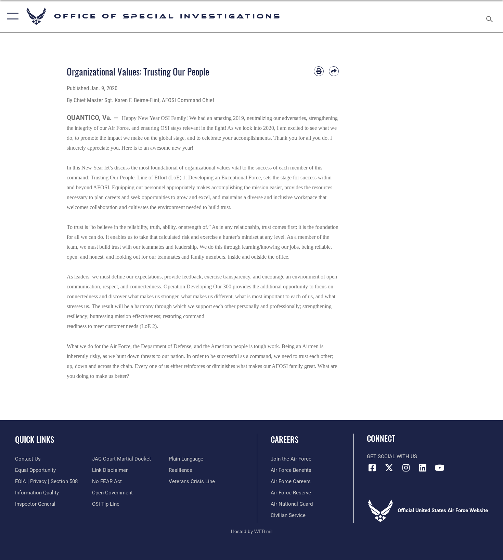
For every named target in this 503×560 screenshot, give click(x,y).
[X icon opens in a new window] (389, 468)
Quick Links (34, 439)
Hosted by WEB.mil (251, 531)
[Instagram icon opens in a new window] (406, 468)
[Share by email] (334, 71)
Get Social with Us (392, 456)
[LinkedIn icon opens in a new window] (422, 468)
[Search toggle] (490, 16)
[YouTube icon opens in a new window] (440, 468)
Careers (284, 439)
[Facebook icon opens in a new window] (372, 468)
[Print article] (319, 71)
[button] (11, 16)
